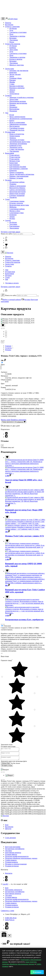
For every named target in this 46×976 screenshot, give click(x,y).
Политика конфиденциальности (17, 856)
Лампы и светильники (17, 186)
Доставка (27, 299)
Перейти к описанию (18, 420)
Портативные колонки (17, 101)
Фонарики (13, 111)
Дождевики (13, 40)
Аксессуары (9, 69)
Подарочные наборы (16, 182)
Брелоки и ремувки (16, 86)
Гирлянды (13, 197)
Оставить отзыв (7, 765)
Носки (11, 42)
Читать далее (5, 420)
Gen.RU (5, 884)
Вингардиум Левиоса (17, 188)
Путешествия (10, 132)
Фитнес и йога (14, 211)
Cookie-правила (11, 860)
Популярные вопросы (13, 852)
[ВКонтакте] (6, 434)
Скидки (8, 220)
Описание (7, 626)
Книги (11, 120)
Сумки (11, 84)
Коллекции (9, 25)
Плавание (13, 215)
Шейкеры (12, 207)
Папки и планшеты (16, 172)
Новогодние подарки (17, 193)
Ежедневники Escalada (17, 167)
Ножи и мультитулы (16, 134)
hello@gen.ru (9, 920)
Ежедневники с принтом (18, 168)
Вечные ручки (14, 161)
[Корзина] (6, 248)
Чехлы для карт (15, 74)
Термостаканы (14, 136)
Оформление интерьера (18, 124)
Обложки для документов (18, 70)
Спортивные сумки (16, 213)
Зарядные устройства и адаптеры (21, 97)
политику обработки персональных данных (18, 964)
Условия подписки (12, 866)
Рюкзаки (12, 80)
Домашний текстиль (16, 130)
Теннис (12, 216)
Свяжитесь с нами (7, 911)
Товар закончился (8, 422)
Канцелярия (9, 153)
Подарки (8, 180)
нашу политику (30, 962)
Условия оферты (11, 854)
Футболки (13, 28)
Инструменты (14, 126)
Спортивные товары (16, 201)
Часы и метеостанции (17, 117)
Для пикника (14, 151)
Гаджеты (8, 95)
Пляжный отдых (15, 145)
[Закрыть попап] (2, 653)
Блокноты (13, 170)
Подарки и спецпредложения (16, 864)
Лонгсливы (13, 50)
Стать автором (10, 838)
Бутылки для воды (16, 203)
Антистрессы (14, 93)
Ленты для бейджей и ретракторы (21, 174)
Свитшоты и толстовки (18, 32)
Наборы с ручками (16, 178)
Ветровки (12, 38)
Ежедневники (14, 165)
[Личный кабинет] (7, 19)
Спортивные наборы (17, 209)
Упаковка (12, 184)
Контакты (8, 873)
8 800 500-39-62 (10, 918)
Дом (6, 113)
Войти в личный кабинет (12, 299)
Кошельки (13, 72)
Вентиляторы (14, 109)
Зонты (11, 76)
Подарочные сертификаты (14, 849)
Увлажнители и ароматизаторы (20, 118)
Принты (8, 23)
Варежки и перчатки (16, 88)
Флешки (12, 105)
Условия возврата (11, 862)
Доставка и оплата (12, 283)
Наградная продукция (17, 192)
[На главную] (5, 816)
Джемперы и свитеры (17, 36)
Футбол (12, 218)
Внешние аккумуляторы (18, 103)
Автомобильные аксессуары (19, 142)
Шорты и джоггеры (16, 65)
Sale (6, 279)
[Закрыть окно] (4, 934)
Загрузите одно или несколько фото (14, 761)
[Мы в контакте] (6, 878)
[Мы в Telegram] (6, 880)
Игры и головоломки (17, 122)
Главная (8, 346)
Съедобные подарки (16, 128)
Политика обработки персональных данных (21, 858)
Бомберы (12, 48)
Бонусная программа (12, 847)
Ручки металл (14, 155)
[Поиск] (6, 238)
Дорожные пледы (15, 147)
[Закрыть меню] (3, 252)
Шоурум (8, 829)
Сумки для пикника (16, 149)
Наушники (13, 107)
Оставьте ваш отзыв (8, 746)
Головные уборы (15, 78)
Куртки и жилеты (15, 59)
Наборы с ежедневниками (18, 176)
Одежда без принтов (12, 44)
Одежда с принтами (12, 26)
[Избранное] (6, 245)
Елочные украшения (16, 195)
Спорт (7, 199)
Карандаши (13, 163)
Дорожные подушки (16, 140)
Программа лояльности (13, 890)
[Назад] (2, 342)
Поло (11, 34)
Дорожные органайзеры (18, 143)
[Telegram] (6, 437)
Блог (7, 825)
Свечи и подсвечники (17, 190)
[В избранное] (3, 325)
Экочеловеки (14, 228)
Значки (12, 92)
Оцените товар (7, 660)
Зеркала (12, 90)
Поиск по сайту (6, 234)
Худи (11, 30)
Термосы (12, 138)
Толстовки (13, 224)
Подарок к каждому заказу (10, 232)
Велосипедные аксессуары (19, 205)
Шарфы (12, 82)
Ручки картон (14, 159)
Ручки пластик (14, 157)
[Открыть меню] (3, 18)
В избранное (19, 422)
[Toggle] (2, 445)
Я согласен (37, 972)
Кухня (11, 115)
